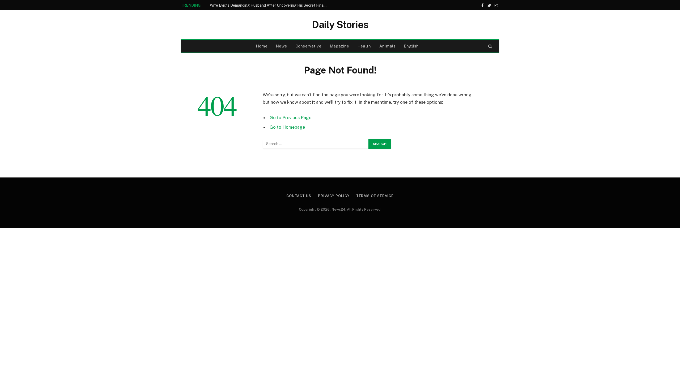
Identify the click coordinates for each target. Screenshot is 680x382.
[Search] (489, 46)
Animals (387, 46)
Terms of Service (375, 196)
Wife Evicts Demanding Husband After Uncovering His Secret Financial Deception (269, 5)
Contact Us (298, 196)
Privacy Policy (334, 196)
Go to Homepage (287, 127)
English (411, 46)
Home (262, 46)
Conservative (308, 46)
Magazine (339, 46)
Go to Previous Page (290, 117)
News (281, 46)
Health (364, 46)
